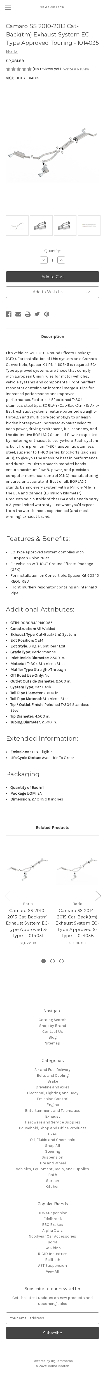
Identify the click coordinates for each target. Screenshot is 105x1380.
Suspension (52, 1157)
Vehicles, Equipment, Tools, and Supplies (52, 1169)
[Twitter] (37, 314)
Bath (52, 1174)
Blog (52, 1037)
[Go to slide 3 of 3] (61, 961)
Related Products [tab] (52, 827)
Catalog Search (53, 1019)
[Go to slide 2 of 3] (52, 961)
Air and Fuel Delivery (52, 1069)
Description (52, 336)
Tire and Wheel (52, 1163)
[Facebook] (8, 314)
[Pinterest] (47, 314)
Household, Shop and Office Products (53, 1128)
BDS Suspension (52, 1213)
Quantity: (52, 250)
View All (52, 1271)
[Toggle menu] (7, 7)
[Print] (28, 314)
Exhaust (52, 1116)
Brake (52, 1081)
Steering (52, 1151)
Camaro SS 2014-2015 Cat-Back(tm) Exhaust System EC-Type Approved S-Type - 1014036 (77, 923)
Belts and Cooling (53, 1075)
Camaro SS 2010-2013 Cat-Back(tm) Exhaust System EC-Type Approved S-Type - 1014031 (28, 923)
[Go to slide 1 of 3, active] (43, 961)
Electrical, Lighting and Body (52, 1093)
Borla (52, 1242)
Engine (52, 1104)
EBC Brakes (52, 1224)
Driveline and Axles (52, 1087)
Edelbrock (52, 1218)
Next (98, 895)
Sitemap (52, 1043)
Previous (7, 895)
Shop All (52, 1145)
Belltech (52, 1259)
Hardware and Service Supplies (52, 1122)
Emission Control (52, 1098)
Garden (52, 1180)
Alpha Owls (52, 1230)
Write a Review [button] (76, 69)
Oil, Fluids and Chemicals (52, 1139)
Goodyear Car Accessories (52, 1236)
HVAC (52, 1134)
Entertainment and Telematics (52, 1110)
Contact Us (52, 1031)
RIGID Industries (52, 1253)
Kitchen (52, 1186)
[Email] (18, 314)
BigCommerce (62, 1361)
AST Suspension (52, 1265)
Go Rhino (53, 1248)
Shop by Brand (52, 1025)
